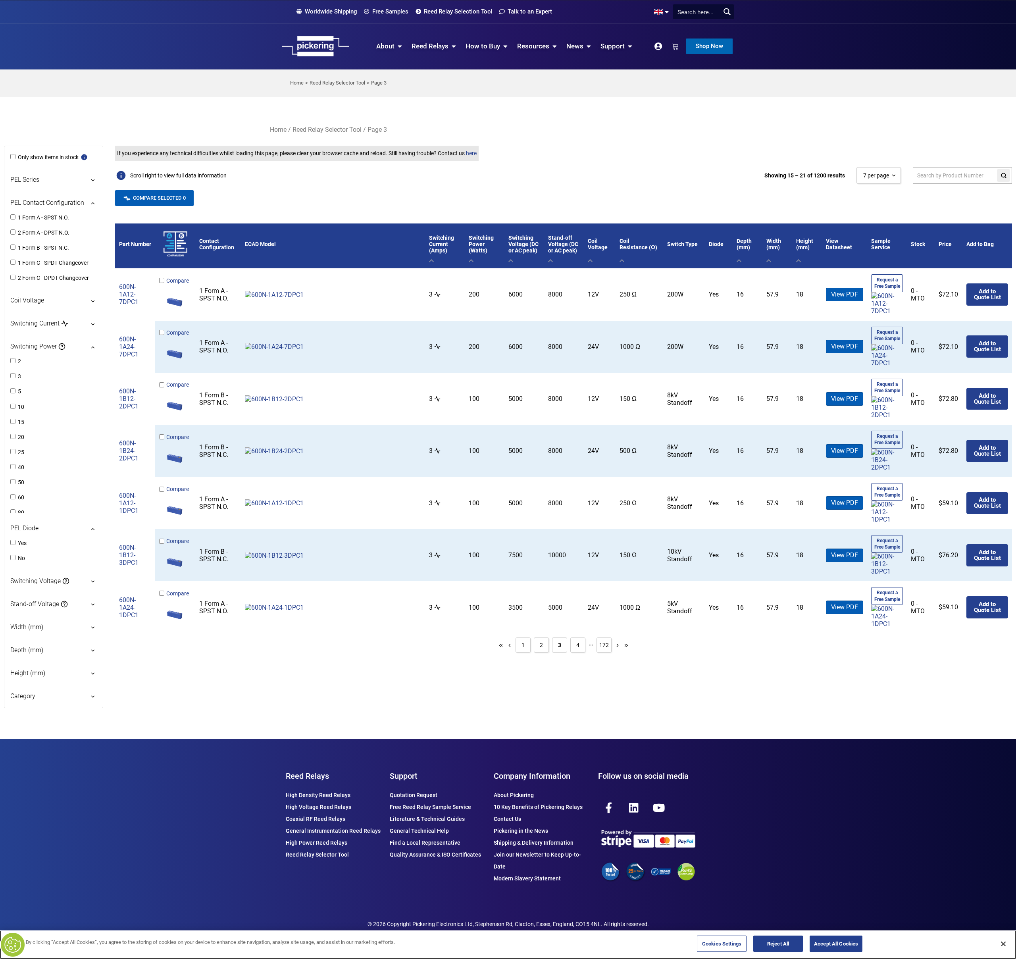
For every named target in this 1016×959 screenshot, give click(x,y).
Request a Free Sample (887, 283)
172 (604, 645)
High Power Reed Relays (316, 843)
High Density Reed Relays (318, 795)
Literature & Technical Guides (427, 819)
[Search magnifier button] (727, 12)
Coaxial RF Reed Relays (315, 819)
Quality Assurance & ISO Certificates (435, 854)
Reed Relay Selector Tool (327, 129)
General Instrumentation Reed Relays (333, 831)
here (471, 153)
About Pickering (514, 795)
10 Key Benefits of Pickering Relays (538, 807)
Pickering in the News (521, 831)
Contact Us (507, 819)
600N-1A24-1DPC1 (129, 607)
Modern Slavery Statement (527, 878)
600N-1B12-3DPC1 (129, 555)
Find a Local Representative (425, 843)
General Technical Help (419, 831)
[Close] (1003, 944)
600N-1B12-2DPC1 (129, 398)
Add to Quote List (987, 294)
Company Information (532, 776)
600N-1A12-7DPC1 (129, 294)
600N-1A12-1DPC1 (129, 503)
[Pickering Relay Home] (315, 46)
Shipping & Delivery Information (533, 843)
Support (404, 776)
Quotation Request (413, 795)
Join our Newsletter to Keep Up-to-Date (537, 860)
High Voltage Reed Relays (318, 807)
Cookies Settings (721, 944)
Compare (177, 280)
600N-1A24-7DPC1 (129, 346)
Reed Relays (307, 776)
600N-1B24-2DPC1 (129, 450)
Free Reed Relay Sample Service (430, 807)
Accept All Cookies (836, 944)
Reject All (778, 944)
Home (278, 129)
